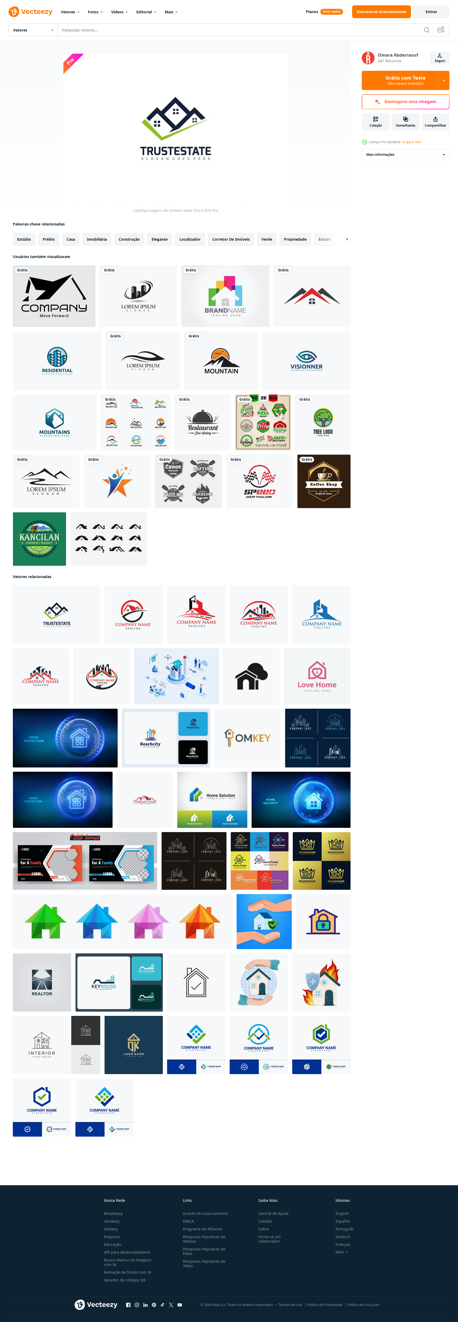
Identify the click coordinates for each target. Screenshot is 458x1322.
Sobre (263, 1228)
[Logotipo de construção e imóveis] (57, 360)
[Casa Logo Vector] (54, 296)
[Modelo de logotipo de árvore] (323, 422)
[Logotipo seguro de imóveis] (56, 615)
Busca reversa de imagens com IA (127, 1262)
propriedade (295, 239)
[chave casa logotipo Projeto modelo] (119, 982)
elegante (160, 239)
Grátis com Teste (406, 80)
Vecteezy (112, 1221)
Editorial (144, 11)
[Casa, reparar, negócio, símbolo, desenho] (225, 296)
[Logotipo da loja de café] (324, 481)
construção (129, 239)
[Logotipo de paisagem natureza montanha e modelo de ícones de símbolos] (46, 481)
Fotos (93, 11)
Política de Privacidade (324, 1304)
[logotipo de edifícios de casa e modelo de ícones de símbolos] (138, 296)
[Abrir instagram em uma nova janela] (137, 1305)
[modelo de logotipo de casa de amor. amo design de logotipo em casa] (317, 676)
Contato (265, 1221)
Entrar (431, 11)
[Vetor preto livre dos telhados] (108, 539)
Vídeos (117, 11)
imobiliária (97, 239)
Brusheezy (113, 1213)
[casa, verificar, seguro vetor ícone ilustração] (196, 982)
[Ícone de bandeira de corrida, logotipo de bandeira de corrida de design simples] (259, 481)
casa (71, 239)
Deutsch (343, 1236)
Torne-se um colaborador (269, 1239)
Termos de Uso (290, 1304)
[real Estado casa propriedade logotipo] (134, 615)
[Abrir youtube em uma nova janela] (180, 1305)
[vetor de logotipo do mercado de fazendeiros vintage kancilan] (39, 539)
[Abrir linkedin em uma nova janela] (145, 1305)
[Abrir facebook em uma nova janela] (128, 1305)
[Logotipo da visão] (307, 360)
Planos (312, 11)
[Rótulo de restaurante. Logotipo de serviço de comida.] (203, 422)
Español (343, 1221)
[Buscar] (427, 30)
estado (324, 239)
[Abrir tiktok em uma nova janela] (162, 1305)
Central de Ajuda (273, 1213)
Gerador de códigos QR (125, 1279)
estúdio (24, 239)
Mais (169, 11)
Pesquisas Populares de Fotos (204, 1251)
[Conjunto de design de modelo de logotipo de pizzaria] (263, 422)
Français (343, 1244)
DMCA (188, 1221)
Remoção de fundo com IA (127, 1272)
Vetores (68, 11)
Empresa (112, 1236)
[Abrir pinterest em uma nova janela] (154, 1305)
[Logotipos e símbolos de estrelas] (117, 481)
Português (345, 1228)
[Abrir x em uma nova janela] (171, 1305)
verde (266, 239)
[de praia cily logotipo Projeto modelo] (166, 738)
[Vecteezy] (30, 11)
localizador (190, 239)
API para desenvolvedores (127, 1252)
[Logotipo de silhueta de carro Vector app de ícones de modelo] (143, 360)
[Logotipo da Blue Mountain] (55, 422)
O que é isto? (411, 142)
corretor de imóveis (231, 239)
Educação (112, 1244)
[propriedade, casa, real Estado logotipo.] (145, 800)
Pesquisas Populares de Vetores (204, 1239)
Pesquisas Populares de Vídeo (204, 1263)
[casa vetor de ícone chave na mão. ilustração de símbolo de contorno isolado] (323, 921)
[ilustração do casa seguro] (259, 982)
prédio (49, 239)
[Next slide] (342, 239)
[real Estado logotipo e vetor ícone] (42, 982)
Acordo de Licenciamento (205, 1213)
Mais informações (380, 154)
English (342, 1213)
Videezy (111, 1228)
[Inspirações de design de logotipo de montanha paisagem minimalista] (221, 360)
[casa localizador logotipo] (259, 861)
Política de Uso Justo (363, 1304)
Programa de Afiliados (202, 1228)
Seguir (440, 61)
